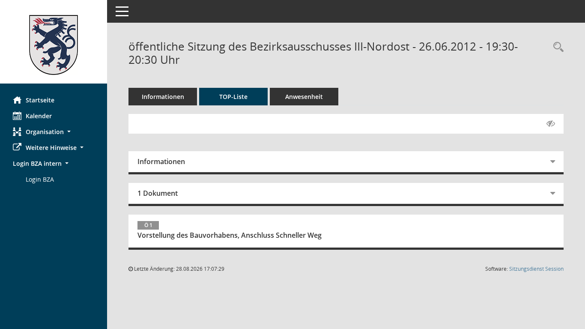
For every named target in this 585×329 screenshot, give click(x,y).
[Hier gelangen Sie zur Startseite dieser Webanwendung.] (53, 45)
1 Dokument (157, 193)
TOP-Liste (233, 97)
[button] (53, 132)
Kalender (39, 116)
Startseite (40, 100)
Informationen (163, 97)
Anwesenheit (304, 97)
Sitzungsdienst (536, 268)
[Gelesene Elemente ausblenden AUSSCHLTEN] (550, 124)
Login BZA (40, 179)
